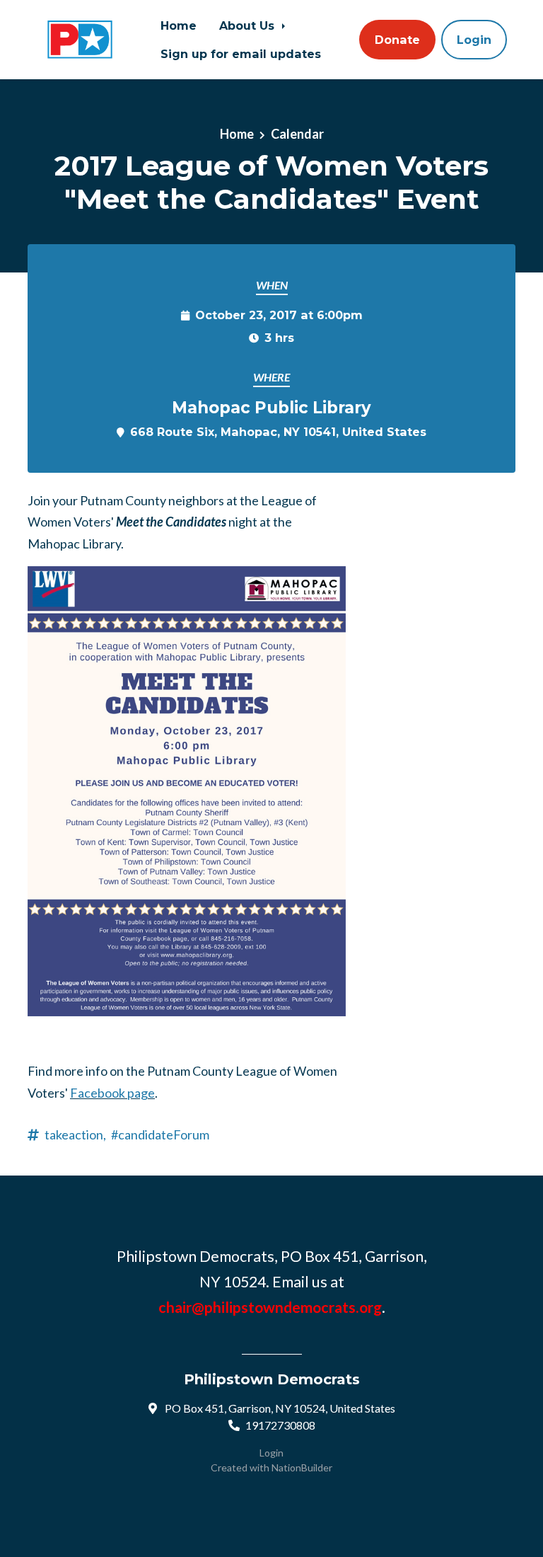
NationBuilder (302, 1467)
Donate (397, 40)
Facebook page (112, 1093)
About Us (248, 25)
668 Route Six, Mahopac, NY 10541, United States (278, 432)
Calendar (297, 134)
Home (178, 25)
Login (474, 40)
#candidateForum (160, 1134)
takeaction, (75, 1134)
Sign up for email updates (240, 54)
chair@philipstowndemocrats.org (270, 1307)
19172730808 (280, 1425)
